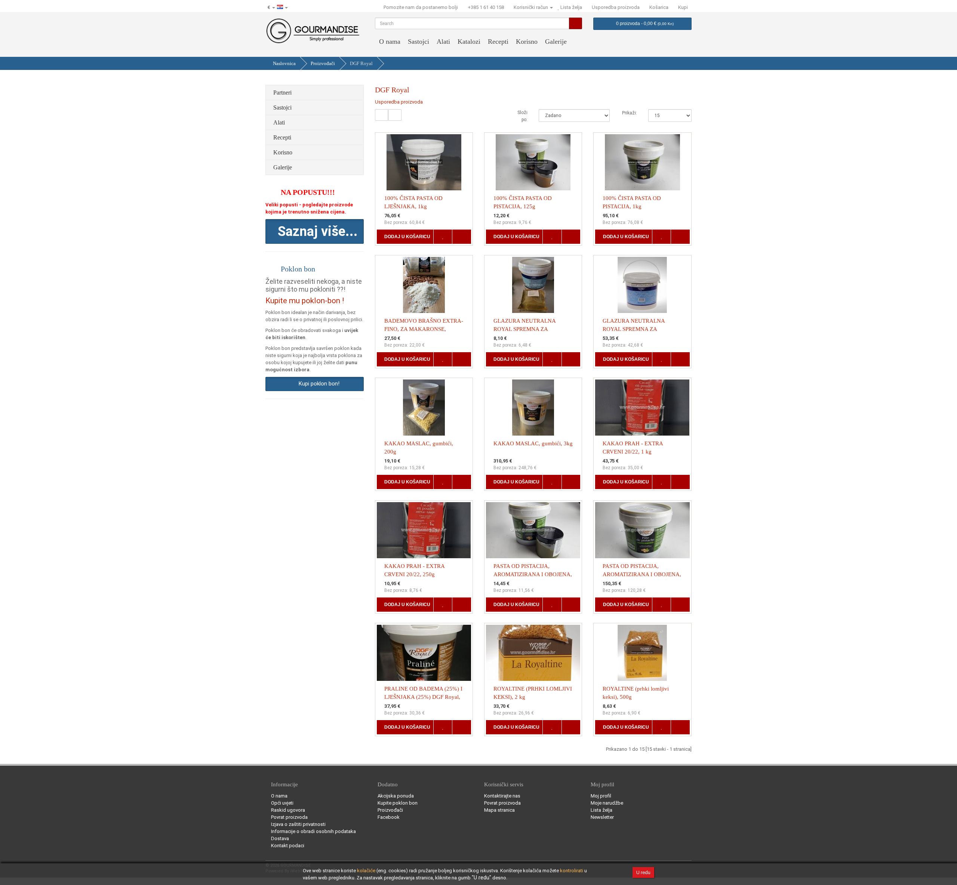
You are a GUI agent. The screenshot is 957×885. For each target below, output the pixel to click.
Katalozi (469, 41)
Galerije (556, 41)
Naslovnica (284, 63)
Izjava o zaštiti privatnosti (298, 824)
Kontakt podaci (287, 845)
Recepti (498, 41)
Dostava (280, 838)
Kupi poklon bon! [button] (317, 383)
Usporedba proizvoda (399, 102)
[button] (314, 231)
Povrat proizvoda (289, 817)
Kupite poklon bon (398, 803)
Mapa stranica (499, 810)
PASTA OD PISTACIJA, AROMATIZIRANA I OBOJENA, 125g (532, 574)
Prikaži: (629, 113)
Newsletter (602, 817)
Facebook (389, 817)
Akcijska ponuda (396, 796)
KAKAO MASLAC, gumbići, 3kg (533, 443)
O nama (389, 41)
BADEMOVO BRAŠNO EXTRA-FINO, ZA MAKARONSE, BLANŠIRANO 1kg (423, 329)
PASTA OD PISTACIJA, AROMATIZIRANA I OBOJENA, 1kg (642, 574)
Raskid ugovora (288, 810)
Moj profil (601, 796)
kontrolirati (571, 870)
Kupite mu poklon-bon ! (304, 300)
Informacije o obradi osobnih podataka (313, 831)
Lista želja (601, 810)
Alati (443, 41)
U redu (643, 872)
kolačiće (366, 870)
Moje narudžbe (607, 803)
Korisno (527, 41)
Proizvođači (323, 63)
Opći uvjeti (282, 803)
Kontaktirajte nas (502, 796)
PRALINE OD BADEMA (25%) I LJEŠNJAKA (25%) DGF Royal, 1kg (423, 697)
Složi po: (522, 116)
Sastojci (418, 41)
